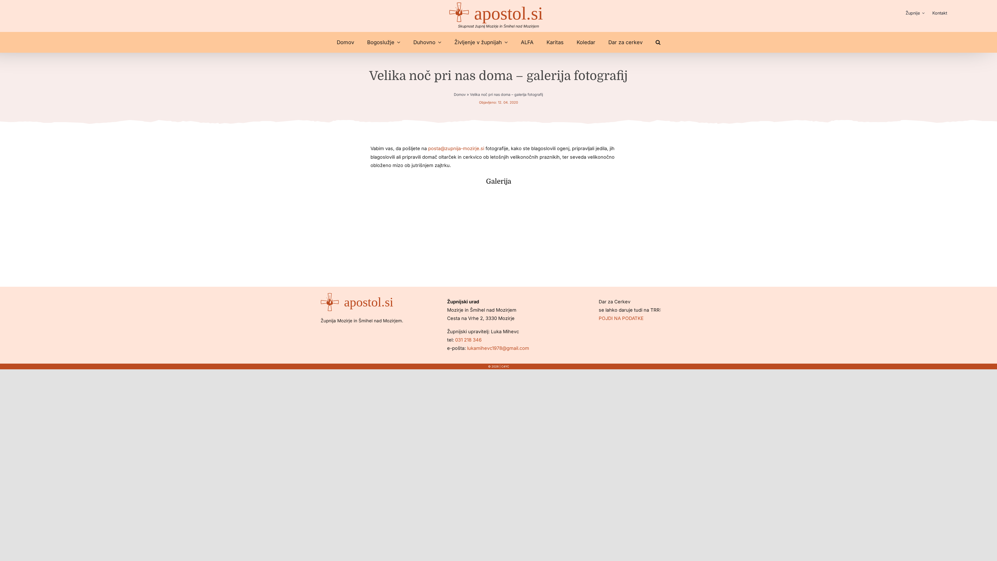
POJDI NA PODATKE (621, 318)
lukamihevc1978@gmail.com (498, 348)
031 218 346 (468, 340)
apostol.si (508, 13)
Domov (460, 94)
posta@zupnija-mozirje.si (456, 148)
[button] (658, 42)
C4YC (505, 366)
